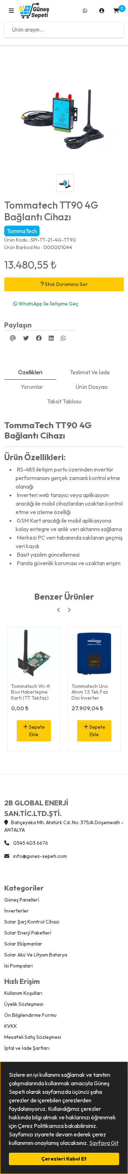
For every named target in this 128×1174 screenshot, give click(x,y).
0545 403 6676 (30, 843)
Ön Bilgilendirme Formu (30, 1015)
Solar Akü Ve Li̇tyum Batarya (35, 955)
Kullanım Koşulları (23, 993)
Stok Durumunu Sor (66, 284)
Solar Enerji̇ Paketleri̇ (27, 933)
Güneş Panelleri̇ (21, 900)
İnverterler (16, 911)
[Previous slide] (59, 610)
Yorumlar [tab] (32, 386)
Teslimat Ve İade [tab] (90, 372)
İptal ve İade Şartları (26, 1048)
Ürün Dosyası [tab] (91, 386)
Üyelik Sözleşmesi (23, 1004)
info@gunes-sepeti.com (39, 856)
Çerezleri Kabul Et (64, 1159)
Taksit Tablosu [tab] (64, 401)
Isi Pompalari (18, 966)
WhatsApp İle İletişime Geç (47, 304)
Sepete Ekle (36, 731)
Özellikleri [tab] (30, 372)
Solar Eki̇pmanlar (23, 944)
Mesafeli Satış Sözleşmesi (32, 1037)
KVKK (10, 1026)
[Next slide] (69, 610)
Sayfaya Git (103, 1142)
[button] (11, 10)
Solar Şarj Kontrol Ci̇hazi (31, 922)
